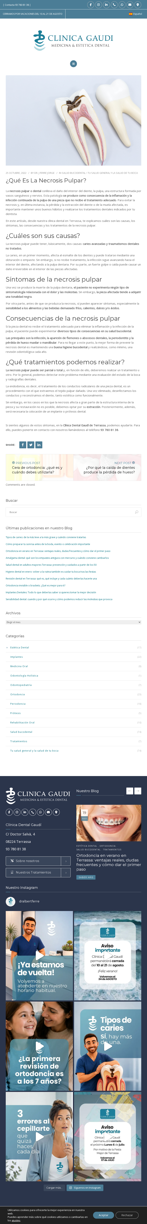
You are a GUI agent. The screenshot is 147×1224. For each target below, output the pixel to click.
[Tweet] (30, 444)
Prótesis (15, 713)
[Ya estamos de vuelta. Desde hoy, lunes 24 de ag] (39, 955)
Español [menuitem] (137, 14)
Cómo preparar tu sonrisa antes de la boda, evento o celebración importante (48, 544)
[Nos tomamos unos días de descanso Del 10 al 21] (107, 955)
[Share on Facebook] (22, 444)
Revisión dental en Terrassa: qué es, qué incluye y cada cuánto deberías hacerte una (51, 578)
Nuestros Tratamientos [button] (33, 872)
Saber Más (86, 877)
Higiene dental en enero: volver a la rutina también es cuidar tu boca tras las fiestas (51, 571)
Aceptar (103, 1215)
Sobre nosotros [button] (27, 861)
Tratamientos (18, 741)
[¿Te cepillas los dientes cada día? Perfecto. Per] (39, 1136)
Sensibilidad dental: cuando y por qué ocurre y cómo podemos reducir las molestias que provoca (59, 599)
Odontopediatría (21, 685)
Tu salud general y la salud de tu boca (113, 173)
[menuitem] (135, 14)
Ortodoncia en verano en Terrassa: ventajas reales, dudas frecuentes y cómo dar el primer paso (58, 551)
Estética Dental (19, 647)
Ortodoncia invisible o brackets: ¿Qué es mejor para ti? (35, 585)
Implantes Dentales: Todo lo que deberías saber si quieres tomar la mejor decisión (51, 592)
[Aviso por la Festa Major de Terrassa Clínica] (107, 1136)
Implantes (16, 657)
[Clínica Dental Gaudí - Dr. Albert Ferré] (73, 40)
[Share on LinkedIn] (38, 444)
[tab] (38, 861)
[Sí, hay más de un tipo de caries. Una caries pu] (107, 1046)
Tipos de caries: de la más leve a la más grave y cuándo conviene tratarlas (46, 537)
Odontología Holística (24, 675)
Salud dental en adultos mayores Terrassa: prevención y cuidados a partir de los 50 (51, 564)
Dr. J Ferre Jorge (44, 173)
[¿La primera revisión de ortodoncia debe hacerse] (39, 1046)
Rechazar (127, 1215)
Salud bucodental (74, 173)
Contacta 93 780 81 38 (17, 5)
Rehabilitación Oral (22, 722)
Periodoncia (18, 703)
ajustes (16, 1220)
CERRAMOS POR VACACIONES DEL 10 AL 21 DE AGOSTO (32, 14)
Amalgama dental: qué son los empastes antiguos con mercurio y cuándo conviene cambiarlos (57, 558)
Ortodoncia (17, 694)
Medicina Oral (19, 666)
